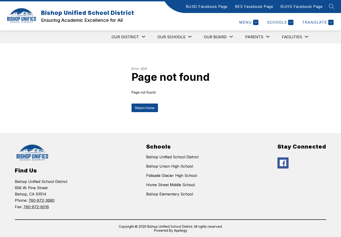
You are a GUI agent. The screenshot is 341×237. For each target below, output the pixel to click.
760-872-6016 (36, 207)
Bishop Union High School (169, 166)
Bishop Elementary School (169, 194)
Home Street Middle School (170, 184)
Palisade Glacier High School (171, 175)
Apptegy (180, 230)
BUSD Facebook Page (207, 6)
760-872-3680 (42, 200)
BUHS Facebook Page (301, 6)
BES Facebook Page (254, 6)
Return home (144, 108)
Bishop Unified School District (172, 157)
